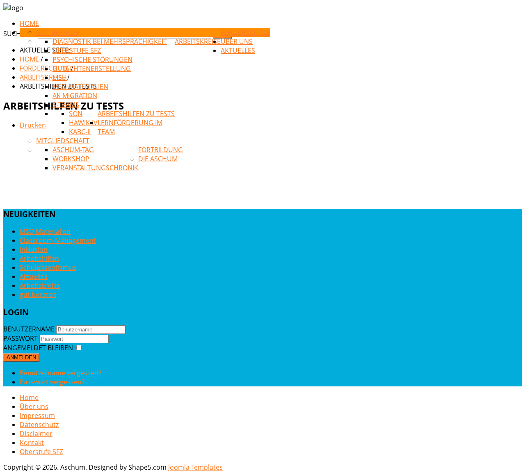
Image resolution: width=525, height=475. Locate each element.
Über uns (237, 41)
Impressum (37, 415)
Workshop (70, 158)
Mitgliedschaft (62, 140)
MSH (59, 77)
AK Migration (74, 95)
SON (75, 113)
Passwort (20, 338)
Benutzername (29, 328)
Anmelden (21, 357)
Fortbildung (160, 149)
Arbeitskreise (198, 41)
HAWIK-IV (83, 122)
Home (29, 397)
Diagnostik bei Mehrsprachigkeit (109, 41)
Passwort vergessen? (52, 381)
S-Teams (65, 104)
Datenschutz (39, 424)
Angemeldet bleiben (38, 347)
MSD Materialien (80, 86)
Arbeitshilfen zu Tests (136, 113)
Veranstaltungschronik (95, 167)
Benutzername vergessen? (60, 372)
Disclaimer (36, 433)
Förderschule (245, 32)
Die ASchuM (158, 158)
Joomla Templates (195, 467)
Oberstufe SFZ (76, 50)
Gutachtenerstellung (91, 68)
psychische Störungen (92, 59)
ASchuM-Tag (73, 149)
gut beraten (57, 32)
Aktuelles (238, 50)
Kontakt (32, 442)
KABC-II (80, 131)
